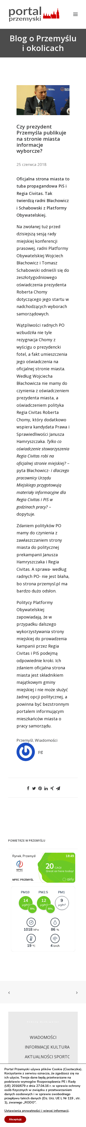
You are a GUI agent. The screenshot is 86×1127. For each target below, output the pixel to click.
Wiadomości (46, 740)
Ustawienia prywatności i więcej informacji (36, 1111)
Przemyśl (25, 740)
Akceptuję (15, 1119)
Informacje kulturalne (51, 1047)
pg (40, 751)
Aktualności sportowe (51, 1056)
